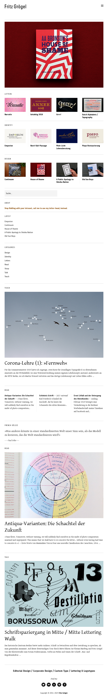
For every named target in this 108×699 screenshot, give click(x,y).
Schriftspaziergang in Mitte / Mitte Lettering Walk (53, 635)
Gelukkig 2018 (36, 114)
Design (7, 252)
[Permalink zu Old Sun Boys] (92, 170)
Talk (6, 272)
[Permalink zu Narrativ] (15, 105)
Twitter (43, 686)
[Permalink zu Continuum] (15, 170)
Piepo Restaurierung (91, 146)
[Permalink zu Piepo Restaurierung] (92, 136)
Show (7, 268)
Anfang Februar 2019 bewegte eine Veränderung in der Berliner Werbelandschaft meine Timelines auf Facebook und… (88, 403)
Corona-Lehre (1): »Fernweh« (36, 363)
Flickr (49, 686)
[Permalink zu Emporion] (15, 136)
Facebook (65, 686)
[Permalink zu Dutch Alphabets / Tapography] (92, 105)
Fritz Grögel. (63, 693)
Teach (7, 276)
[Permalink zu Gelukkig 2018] (40, 105)
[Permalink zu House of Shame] (40, 170)
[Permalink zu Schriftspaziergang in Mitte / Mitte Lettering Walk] (54, 594)
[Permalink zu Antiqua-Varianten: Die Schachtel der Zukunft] (54, 485)
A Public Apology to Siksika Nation (19, 232)
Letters (7, 260)
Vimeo (59, 686)
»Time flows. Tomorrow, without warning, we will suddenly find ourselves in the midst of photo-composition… (19, 402)
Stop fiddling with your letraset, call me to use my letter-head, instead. (36, 208)
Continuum (9, 179)
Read (7, 264)
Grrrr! (58, 114)
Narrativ (8, 114)
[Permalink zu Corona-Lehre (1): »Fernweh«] (54, 325)
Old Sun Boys (87, 179)
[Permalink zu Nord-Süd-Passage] (40, 136)
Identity (8, 256)
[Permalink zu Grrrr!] (66, 105)
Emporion (9, 146)
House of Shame (37, 179)
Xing (54, 686)
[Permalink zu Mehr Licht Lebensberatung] (66, 136)
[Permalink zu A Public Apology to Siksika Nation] (66, 170)
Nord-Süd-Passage (38, 146)
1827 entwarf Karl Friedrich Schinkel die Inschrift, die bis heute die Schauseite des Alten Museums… (53, 400)
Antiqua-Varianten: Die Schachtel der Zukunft (45, 527)
